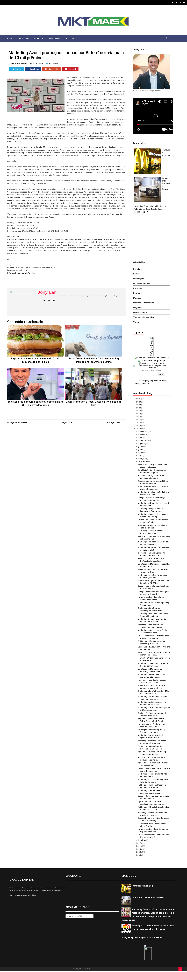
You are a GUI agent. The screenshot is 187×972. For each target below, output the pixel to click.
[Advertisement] (149, 237)
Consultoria (22, 38)
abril (140, 455)
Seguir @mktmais (141, 383)
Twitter (18, 69)
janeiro (141, 840)
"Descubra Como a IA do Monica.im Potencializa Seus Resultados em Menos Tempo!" (150, 209)
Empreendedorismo (142, 283)
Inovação (137, 293)
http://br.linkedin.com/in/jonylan (21, 273)
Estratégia (137, 288)
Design (136, 274)
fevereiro (142, 461)
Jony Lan (47, 292)
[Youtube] (172, 2)
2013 (138, 429)
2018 (138, 414)
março (141, 458)
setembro (143, 440)
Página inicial (67, 422)
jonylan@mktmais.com (155, 381)
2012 (138, 843)
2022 (138, 405)
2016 (138, 420)
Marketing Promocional (144, 303)
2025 (138, 399)
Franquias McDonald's (142, 885)
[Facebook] (180, 2)
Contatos (69, 38)
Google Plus (53, 69)
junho (141, 449)
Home (9, 38)
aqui (13, 895)
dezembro (143, 432)
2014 (138, 426)
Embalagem (138, 279)
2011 (138, 846)
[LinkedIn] (184, 2)
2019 (138, 411)
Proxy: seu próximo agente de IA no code (141, 937)
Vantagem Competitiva (143, 317)
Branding (137, 269)
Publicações (53, 38)
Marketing (137, 298)
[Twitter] (176, 2)
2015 (138, 423)
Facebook (34, 69)
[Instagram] (168, 2)
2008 (138, 855)
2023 (138, 402)
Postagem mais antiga (116, 422)
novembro (143, 434)
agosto (141, 443)
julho (140, 446)
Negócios (137, 307)
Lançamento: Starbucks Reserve (166, 183)
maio (140, 452)
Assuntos (38, 38)
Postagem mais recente (17, 422)
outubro (142, 438)
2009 (138, 852)
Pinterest (72, 69)
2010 (138, 849)
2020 (138, 408)
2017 (138, 417)
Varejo (136, 322)
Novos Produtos (140, 312)
